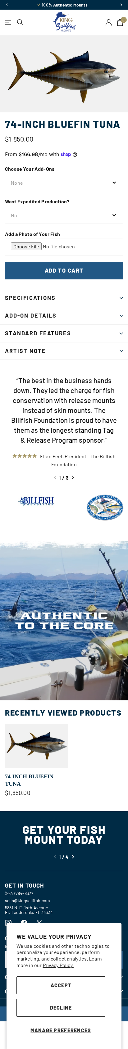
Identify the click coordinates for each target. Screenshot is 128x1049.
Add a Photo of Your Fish (32, 234)
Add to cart (64, 270)
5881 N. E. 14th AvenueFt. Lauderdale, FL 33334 (29, 910)
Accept (61, 985)
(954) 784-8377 (19, 893)
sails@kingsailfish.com (27, 900)
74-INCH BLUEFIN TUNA (29, 780)
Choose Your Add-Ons (29, 169)
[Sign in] (109, 22)
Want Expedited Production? (37, 201)
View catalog (8, 22)
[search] (20, 22)
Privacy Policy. (58, 965)
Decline (61, 1008)
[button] (7, 5)
